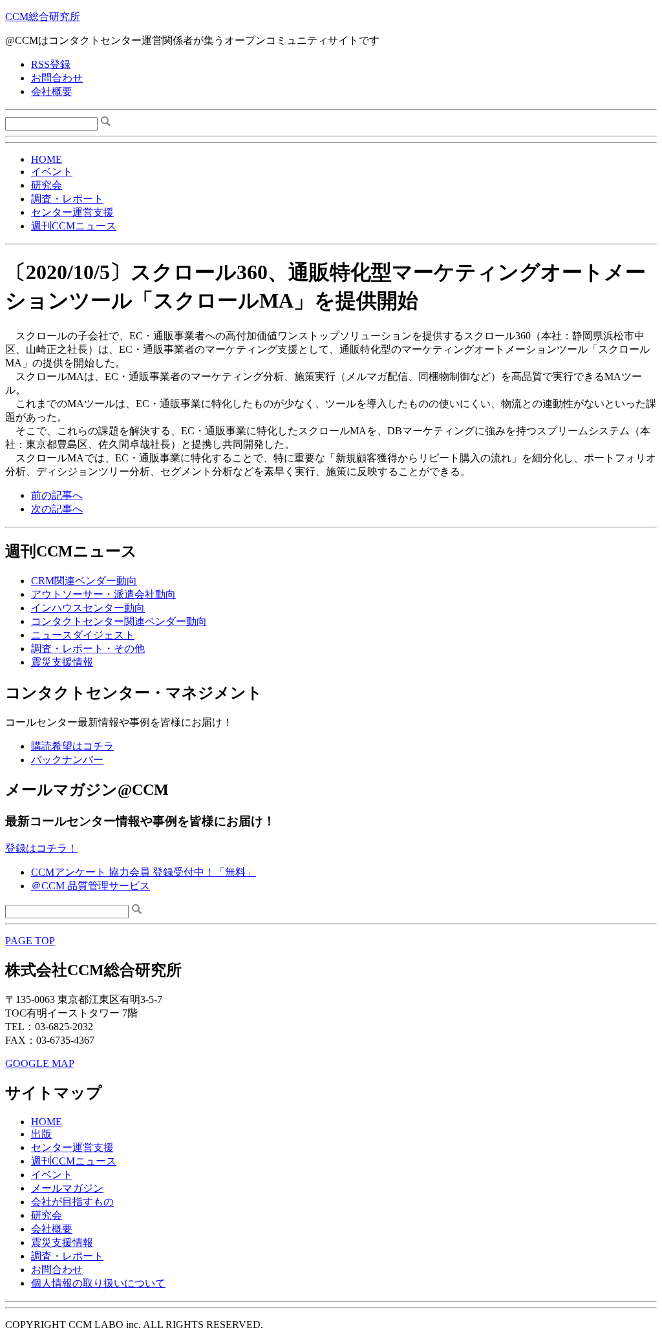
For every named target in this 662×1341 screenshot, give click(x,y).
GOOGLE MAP (39, 1063)
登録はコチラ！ (41, 848)
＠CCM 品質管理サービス (90, 885)
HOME (46, 159)
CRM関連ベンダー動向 (84, 580)
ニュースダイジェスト (82, 634)
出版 (41, 1133)
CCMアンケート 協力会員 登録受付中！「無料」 (143, 872)
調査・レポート (67, 198)
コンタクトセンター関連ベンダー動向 (119, 621)
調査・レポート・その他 (88, 648)
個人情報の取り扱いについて (98, 1283)
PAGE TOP (30, 940)
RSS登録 (50, 64)
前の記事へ (57, 495)
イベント (51, 171)
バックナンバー (67, 759)
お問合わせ (57, 77)
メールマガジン (67, 1188)
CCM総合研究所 (42, 16)
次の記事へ (57, 508)
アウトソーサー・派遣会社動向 (103, 594)
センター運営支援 (72, 212)
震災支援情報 (62, 662)
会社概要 (51, 91)
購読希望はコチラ (72, 746)
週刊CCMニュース (73, 225)
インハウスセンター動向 (88, 607)
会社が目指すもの (72, 1201)
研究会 (46, 185)
